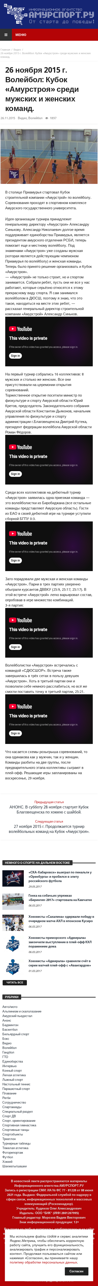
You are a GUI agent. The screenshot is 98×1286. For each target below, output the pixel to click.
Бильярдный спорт (15, 1034)
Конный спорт (12, 1070)
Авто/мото (9, 1007)
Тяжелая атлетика (15, 1148)
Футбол (7, 1157)
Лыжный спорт (12, 1079)
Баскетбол (10, 1029)
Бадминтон (10, 1025)
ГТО (5, 1057)
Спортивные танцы (15, 1130)
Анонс (6, 1020)
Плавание (9, 1093)
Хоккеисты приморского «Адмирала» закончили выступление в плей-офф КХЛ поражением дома (60, 942)
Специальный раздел (17, 1111)
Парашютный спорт (16, 1089)
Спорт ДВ (9, 1116)
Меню (20, 35)
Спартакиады (11, 1107)
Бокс (5, 1038)
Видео (17, 49)
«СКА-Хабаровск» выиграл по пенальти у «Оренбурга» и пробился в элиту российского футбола (60, 877)
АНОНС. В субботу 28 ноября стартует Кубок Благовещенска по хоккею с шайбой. (49, 807)
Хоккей (7, 1161)
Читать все (14, 982)
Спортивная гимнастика (19, 1125)
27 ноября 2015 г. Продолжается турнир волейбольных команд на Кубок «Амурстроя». (49, 827)
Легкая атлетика (14, 1075)
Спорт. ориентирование (18, 1120)
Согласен (76, 1271)
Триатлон (9, 1139)
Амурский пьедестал (17, 1016)
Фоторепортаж (12, 1152)
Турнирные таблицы (16, 1143)
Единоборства (12, 1061)
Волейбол (35, 118)
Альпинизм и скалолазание (21, 1011)
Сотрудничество (14, 1102)
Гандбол (8, 1052)
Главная (5, 49)
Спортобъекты (12, 1134)
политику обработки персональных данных (43, 1262)
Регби (6, 1098)
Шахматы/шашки (14, 1166)
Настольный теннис (16, 1084)
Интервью (9, 1066)
